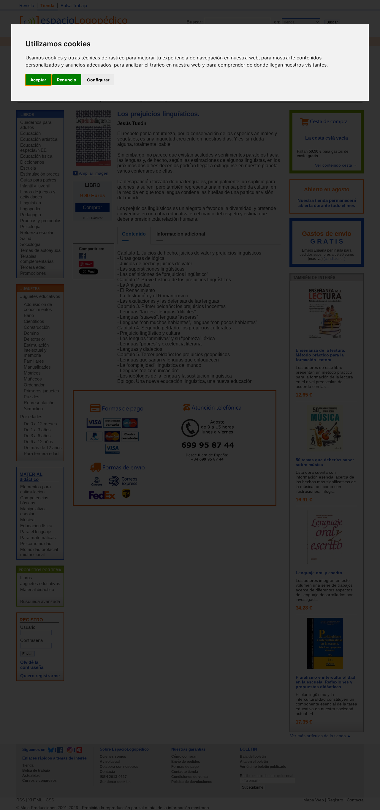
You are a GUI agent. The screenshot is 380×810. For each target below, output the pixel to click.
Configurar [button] (98, 79)
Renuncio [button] (66, 79)
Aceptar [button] (38, 79)
